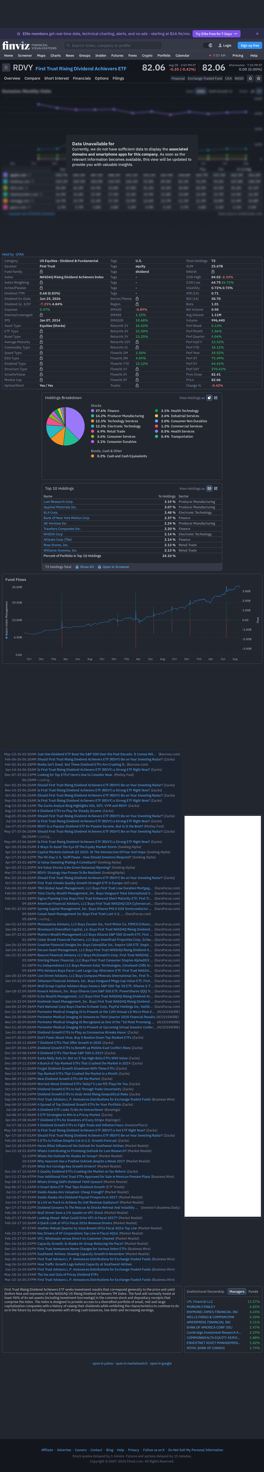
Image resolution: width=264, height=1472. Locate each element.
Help (254, 55)
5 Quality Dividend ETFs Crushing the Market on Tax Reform (81, 1171)
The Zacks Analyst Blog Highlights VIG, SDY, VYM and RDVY (82, 805)
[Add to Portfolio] (258, 78)
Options (102, 78)
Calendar (182, 55)
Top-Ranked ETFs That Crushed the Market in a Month (77, 1073)
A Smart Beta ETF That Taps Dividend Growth (71, 1187)
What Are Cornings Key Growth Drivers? (66, 1166)
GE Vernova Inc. (56, 523)
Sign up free (250, 45)
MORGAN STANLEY (201, 1307)
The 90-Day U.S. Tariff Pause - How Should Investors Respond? (84, 857)
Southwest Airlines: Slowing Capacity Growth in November (81, 1254)
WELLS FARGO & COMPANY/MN (210, 1317)
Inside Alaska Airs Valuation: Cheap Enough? (70, 1192)
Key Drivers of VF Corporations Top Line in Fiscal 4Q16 (77, 1233)
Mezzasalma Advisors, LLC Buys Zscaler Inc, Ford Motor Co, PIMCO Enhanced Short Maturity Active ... (114, 924)
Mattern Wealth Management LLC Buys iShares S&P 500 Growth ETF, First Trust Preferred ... (106, 934)
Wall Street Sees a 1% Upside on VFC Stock (70, 1213)
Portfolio (164, 55)
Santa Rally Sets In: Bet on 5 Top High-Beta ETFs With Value (82, 1058)
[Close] (257, 33)
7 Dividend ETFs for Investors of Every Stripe (70, 1120)
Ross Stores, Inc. (56, 545)
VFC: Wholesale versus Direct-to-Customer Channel (75, 1238)
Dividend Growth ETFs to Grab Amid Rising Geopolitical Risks (82, 1094)
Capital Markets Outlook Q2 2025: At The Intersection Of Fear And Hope (91, 852)
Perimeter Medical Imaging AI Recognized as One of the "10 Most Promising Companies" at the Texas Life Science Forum (127, 1022)
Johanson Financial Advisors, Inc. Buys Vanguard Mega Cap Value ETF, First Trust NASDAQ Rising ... (111, 981)
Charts (56, 55)
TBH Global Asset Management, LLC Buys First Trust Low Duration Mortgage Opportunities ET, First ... (113, 888)
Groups (84, 55)
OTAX (20, 254)
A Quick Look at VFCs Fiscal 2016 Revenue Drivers (74, 1223)
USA (228, 78)
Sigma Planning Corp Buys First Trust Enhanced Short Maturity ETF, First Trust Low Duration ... (107, 898)
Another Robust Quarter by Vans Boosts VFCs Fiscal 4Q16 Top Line (87, 1228)
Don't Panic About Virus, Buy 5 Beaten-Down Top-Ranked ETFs (84, 1037)
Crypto (147, 55)
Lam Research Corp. (59, 502)
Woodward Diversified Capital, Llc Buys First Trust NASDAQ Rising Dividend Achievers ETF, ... (106, 929)
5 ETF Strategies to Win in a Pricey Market (68, 1115)
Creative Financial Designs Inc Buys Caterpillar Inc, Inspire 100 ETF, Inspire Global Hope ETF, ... (109, 945)
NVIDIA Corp (53, 534)
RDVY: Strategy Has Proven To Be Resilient (69, 872)
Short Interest (56, 78)
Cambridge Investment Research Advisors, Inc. (214, 1332)
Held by (8, 254)
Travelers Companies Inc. (62, 529)
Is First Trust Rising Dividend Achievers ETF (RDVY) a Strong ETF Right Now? (93, 769)
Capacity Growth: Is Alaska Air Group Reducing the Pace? (80, 1243)
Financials (82, 78)
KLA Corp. (51, 512)
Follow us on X (153, 1450)
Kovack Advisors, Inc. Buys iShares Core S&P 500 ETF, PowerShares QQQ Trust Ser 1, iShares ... (109, 991)
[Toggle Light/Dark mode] (208, 45)
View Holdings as (192, 398)
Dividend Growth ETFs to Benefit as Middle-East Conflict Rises (83, 1048)
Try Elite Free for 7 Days (214, 34)
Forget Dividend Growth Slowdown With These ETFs (76, 1068)
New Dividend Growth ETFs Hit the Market (68, 1079)
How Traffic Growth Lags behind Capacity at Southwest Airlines (84, 1264)
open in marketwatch (131, 1363)
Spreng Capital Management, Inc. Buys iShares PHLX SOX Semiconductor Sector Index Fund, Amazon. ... (116, 909)
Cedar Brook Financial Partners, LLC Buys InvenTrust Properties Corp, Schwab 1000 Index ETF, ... (110, 939)
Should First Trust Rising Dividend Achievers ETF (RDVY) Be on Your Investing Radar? (100, 759)
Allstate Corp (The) (58, 539)
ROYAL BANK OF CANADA (206, 1348)
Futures (117, 55)
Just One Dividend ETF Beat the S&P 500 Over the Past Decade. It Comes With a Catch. (102, 754)
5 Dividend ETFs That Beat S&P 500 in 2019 (70, 1053)
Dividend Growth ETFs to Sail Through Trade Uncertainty (79, 1089)
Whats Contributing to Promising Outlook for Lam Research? (82, 1151)
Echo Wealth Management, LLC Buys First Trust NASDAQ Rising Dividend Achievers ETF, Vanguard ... (112, 996)
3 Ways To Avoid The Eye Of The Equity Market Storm (77, 847)
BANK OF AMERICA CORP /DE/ (210, 1327)
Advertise (64, 1450)
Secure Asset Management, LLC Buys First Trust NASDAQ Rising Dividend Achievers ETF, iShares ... (110, 950)
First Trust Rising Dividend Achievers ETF (81, 68)
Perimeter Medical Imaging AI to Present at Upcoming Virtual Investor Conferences (99, 1027)
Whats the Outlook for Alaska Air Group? (67, 1156)
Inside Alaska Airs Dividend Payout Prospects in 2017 (77, 1197)
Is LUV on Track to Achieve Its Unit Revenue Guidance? (78, 1202)
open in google (161, 1363)
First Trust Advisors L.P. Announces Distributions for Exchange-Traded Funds (94, 1099)
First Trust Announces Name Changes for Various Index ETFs (82, 1249)
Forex (132, 55)
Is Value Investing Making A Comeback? (67, 862)
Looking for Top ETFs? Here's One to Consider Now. (75, 775)
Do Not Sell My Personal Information (195, 1450)
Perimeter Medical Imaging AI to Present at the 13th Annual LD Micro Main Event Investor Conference (113, 1012)
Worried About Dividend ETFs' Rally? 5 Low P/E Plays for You (82, 1084)
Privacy (133, 1450)
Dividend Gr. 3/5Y (17, 304)
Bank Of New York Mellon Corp (66, 518)
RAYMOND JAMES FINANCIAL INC (212, 1312)
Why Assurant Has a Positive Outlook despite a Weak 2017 (81, 1161)
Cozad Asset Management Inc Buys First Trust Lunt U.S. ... (80, 914)
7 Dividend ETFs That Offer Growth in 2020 (69, 1042)
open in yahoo (103, 1363)
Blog (109, 1450)
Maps (41, 55)
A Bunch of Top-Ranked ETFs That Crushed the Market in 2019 (83, 1063)
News (70, 55)
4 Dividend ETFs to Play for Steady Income (69, 811)
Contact (96, 1450)
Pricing (238, 55)
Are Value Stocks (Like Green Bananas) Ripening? (74, 867)
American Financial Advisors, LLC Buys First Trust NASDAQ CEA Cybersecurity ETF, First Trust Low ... (112, 903)
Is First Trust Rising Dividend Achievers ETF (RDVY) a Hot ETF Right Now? (91, 1130)
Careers (81, 1450)
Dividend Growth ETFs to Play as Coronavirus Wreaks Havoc (81, 1032)
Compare (32, 78)
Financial (178, 78)
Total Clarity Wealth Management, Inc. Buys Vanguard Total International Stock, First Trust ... (107, 893)
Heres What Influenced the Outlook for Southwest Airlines (80, 1146)
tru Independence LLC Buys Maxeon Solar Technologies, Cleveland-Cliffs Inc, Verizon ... (103, 965)
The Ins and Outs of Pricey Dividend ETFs (67, 1274)
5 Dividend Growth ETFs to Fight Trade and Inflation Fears (80, 1125)
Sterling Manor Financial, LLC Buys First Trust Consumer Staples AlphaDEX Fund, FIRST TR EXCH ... (111, 960)
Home (8, 55)
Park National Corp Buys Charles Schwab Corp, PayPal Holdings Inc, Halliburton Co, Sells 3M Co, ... (112, 1006)
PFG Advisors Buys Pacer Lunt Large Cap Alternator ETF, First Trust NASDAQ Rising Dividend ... (108, 970)
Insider (100, 55)
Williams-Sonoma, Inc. (61, 550)
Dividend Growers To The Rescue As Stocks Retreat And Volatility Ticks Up (92, 1207)
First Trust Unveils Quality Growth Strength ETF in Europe (80, 883)
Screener (25, 55)
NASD (239, 78)
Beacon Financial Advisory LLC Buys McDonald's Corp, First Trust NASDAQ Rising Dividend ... (106, 955)
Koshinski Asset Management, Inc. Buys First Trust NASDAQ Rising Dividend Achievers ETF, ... (106, 1001)
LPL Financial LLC (200, 1302)
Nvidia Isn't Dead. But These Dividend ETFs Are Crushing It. (81, 764)
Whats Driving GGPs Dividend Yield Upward (69, 1182)
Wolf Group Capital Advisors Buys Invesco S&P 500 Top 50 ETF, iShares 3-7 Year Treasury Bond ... (110, 986)
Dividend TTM (14, 293)
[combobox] (113, 45)
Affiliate (47, 1450)
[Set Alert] (250, 78)
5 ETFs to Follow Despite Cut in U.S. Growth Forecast (77, 1140)
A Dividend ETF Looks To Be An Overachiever (70, 1109)
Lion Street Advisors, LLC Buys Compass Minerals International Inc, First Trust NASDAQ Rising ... (109, 976)
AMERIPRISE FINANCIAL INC (209, 1322)
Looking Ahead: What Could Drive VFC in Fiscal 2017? (77, 1218)
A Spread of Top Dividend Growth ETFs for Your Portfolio (79, 1104)
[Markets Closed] (210, 55)
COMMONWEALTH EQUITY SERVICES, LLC (214, 1338)
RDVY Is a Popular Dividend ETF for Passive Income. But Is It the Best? (90, 826)
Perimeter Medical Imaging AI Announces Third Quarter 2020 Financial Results (96, 1017)
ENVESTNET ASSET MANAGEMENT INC (214, 1343)
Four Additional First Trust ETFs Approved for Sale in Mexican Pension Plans (93, 1176)
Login (227, 45)
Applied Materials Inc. (60, 507)
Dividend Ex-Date (17, 299)
